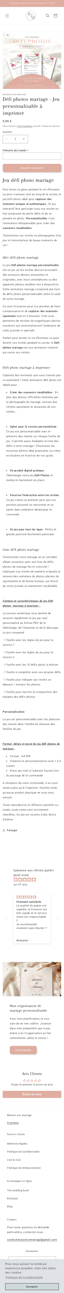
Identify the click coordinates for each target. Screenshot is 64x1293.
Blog (9, 1206)
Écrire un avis (32, 1094)
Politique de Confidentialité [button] (24, 1277)
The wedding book (18, 1190)
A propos (13, 1122)
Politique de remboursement (24, 1167)
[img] (34, 879)
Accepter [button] (32, 1286)
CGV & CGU (14, 1159)
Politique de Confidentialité (23, 1151)
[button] (7, 16)
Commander (23, 1050)
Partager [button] (12, 830)
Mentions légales (17, 1143)
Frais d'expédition (25, 126)
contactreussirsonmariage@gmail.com (32, 1239)
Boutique (12, 1198)
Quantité (7, 132)
